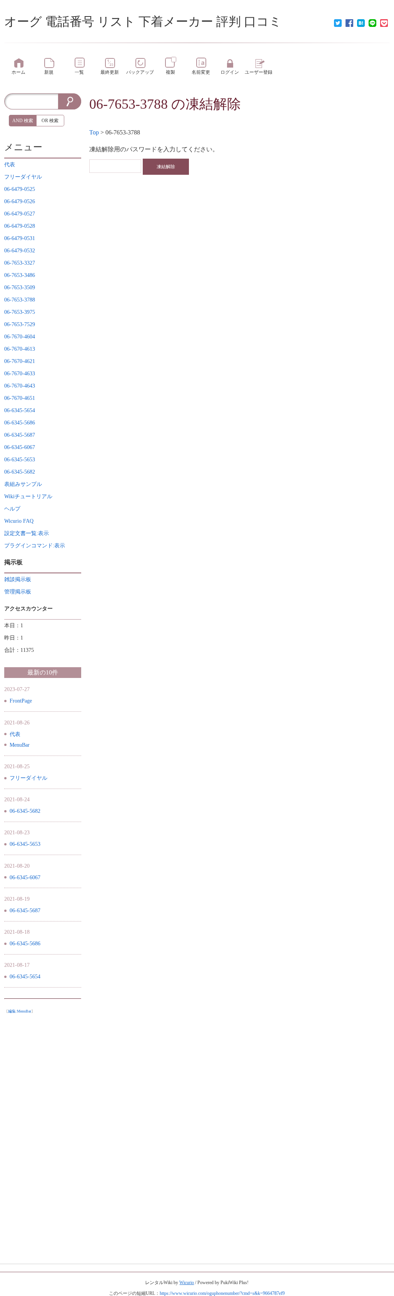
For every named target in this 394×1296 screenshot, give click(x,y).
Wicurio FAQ (18, 521)
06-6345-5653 (25, 844)
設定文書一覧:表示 (26, 533)
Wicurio (186, 1282)
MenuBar (20, 745)
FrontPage (21, 701)
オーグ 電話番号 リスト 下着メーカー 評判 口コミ (143, 21)
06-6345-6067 (25, 877)
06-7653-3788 (128, 104)
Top (94, 132)
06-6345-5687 (25, 910)
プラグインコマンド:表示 (34, 546)
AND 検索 (22, 120)
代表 (15, 734)
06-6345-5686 (25, 943)
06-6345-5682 (25, 811)
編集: (19, 1011)
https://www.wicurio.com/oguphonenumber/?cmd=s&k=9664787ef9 (222, 1293)
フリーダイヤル (28, 778)
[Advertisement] (42, 1132)
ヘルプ (12, 509)
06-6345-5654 (25, 976)
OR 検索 (50, 120)
